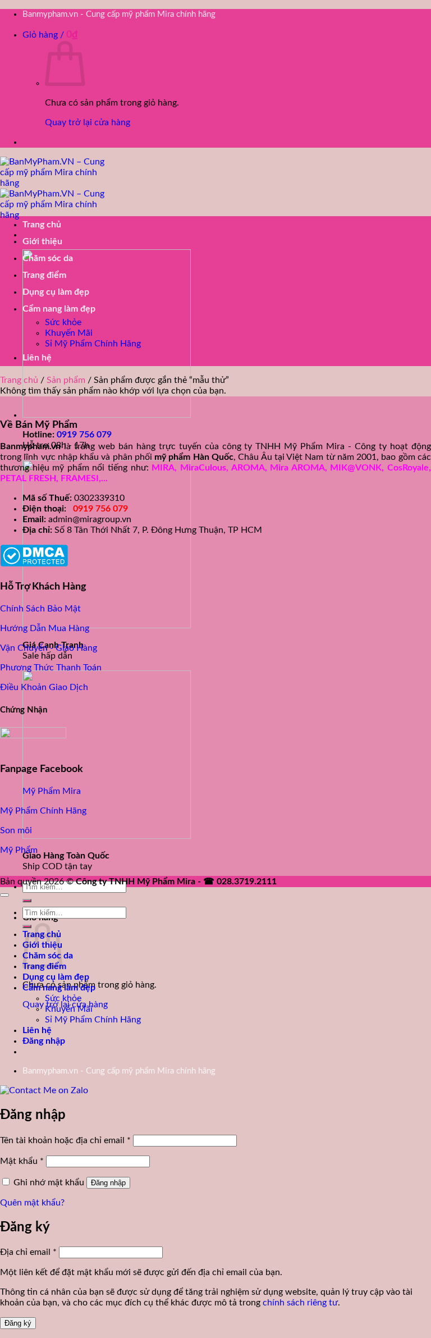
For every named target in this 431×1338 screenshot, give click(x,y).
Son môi (16, 830)
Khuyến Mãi (69, 332)
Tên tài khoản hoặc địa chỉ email (65, 1140)
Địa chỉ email (28, 1252)
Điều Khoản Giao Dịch (44, 687)
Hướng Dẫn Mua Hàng (44, 628)
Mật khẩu (22, 1161)
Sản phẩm (66, 380)
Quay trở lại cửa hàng (87, 122)
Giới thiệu (42, 241)
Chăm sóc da (47, 258)
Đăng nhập (108, 1183)
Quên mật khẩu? (32, 1202)
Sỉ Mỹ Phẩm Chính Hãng (93, 343)
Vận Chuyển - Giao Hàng (48, 647)
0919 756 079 (84, 434)
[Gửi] (26, 900)
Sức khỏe (63, 322)
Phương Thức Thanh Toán (51, 667)
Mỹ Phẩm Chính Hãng (43, 810)
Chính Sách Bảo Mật (40, 608)
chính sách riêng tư (300, 1302)
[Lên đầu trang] (4, 895)
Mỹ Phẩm (19, 850)
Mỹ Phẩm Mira (51, 791)
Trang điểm (44, 275)
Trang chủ (41, 224)
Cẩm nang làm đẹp (58, 308)
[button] (50, 34)
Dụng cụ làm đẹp (55, 291)
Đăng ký (17, 1323)
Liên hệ (37, 357)
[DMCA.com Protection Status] (34, 563)
